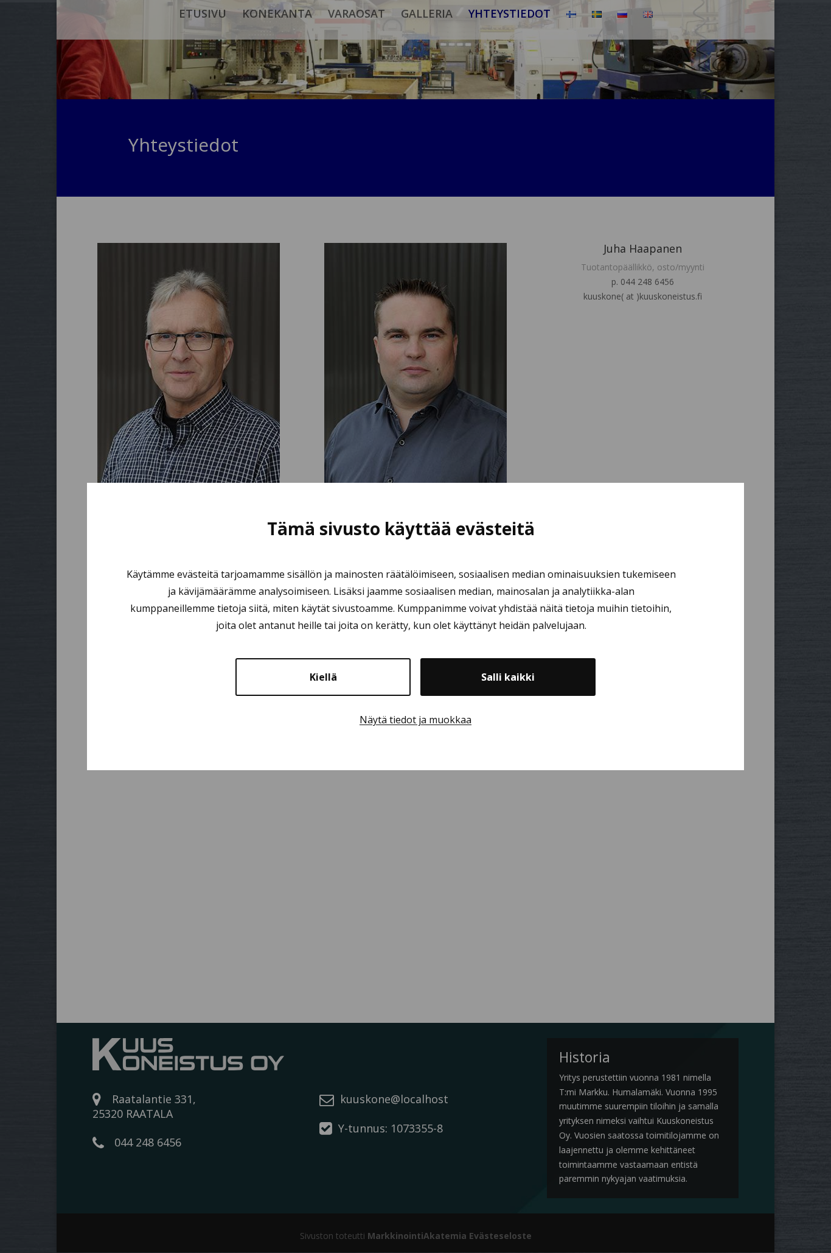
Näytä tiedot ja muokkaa (415, 719)
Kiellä (323, 677)
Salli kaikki (508, 677)
